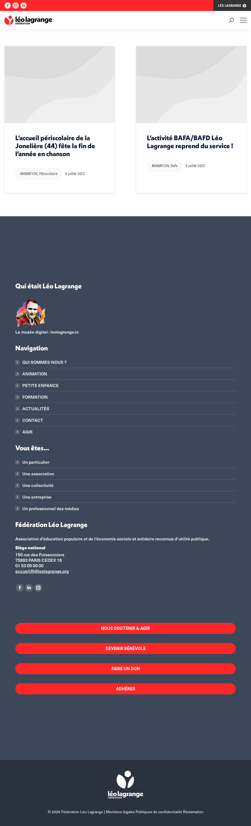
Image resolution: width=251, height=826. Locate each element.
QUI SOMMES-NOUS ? (44, 362)
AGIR (27, 432)
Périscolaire (48, 174)
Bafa (174, 166)
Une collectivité (38, 485)
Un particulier (35, 462)
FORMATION (35, 397)
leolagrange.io (65, 332)
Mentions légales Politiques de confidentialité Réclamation (155, 811)
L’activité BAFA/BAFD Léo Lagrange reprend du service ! (190, 141)
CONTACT (32, 420)
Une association (38, 474)
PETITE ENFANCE (40, 385)
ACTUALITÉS (35, 408)
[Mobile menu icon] (243, 20)
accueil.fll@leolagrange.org (42, 571)
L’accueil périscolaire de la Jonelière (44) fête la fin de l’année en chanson (55, 145)
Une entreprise (36, 497)
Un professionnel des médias (50, 508)
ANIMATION (29, 174)
